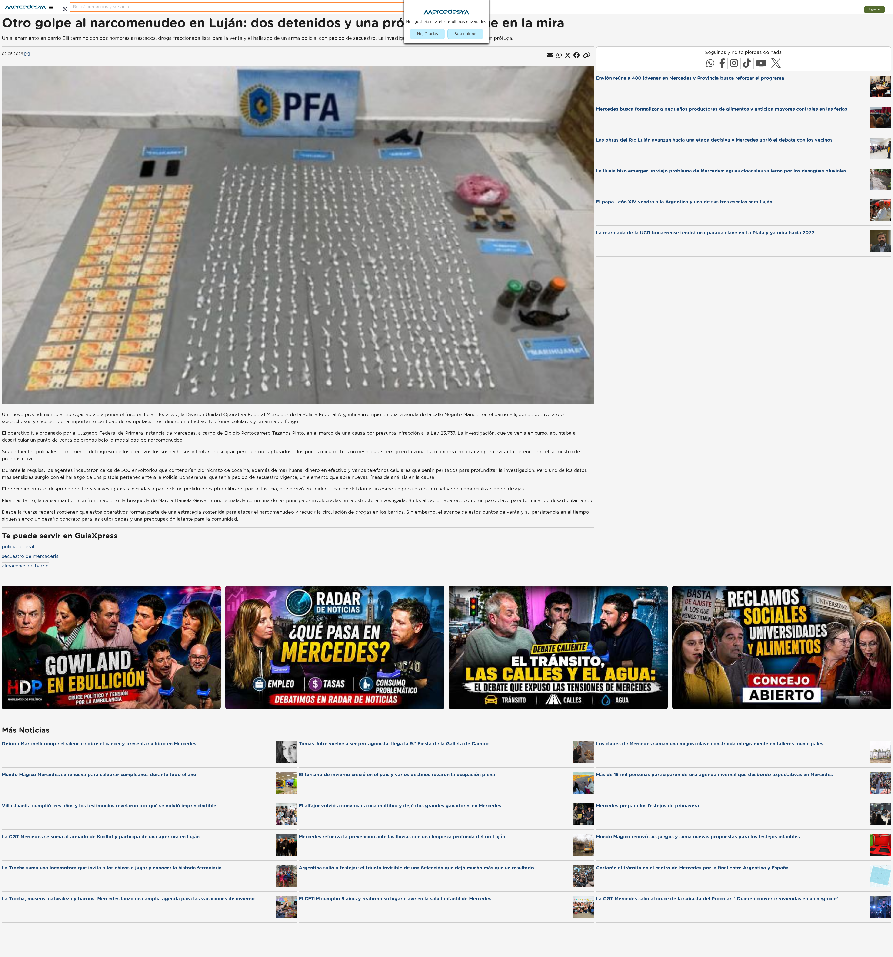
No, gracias (427, 34)
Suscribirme (465, 34)
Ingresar (874, 9)
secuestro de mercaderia (30, 556)
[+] (27, 54)
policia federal (18, 547)
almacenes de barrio (25, 566)
